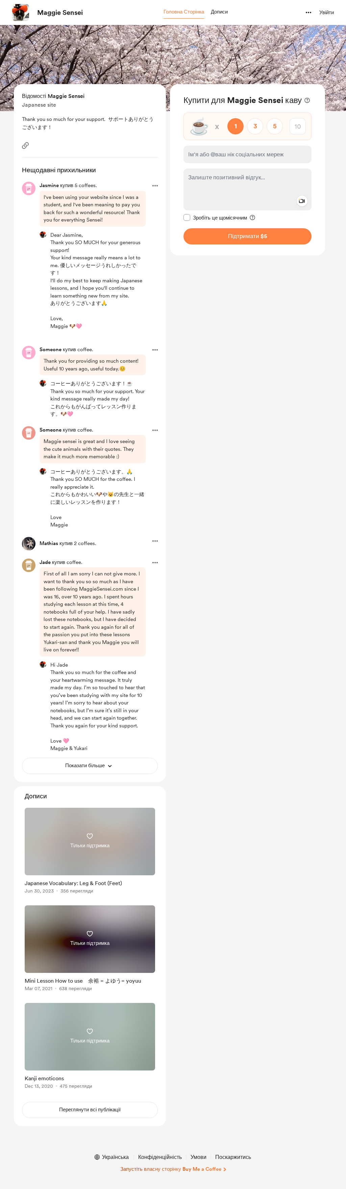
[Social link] (25, 145)
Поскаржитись (233, 1157)
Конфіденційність (160, 1157)
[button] (183, 12)
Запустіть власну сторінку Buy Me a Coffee (170, 1169)
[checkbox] (215, 217)
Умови (198, 1157)
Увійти (326, 12)
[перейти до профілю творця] (20, 12)
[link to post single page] (90, 852)
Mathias (49, 543)
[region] (247, 169)
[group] (90, 852)
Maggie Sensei (60, 12)
